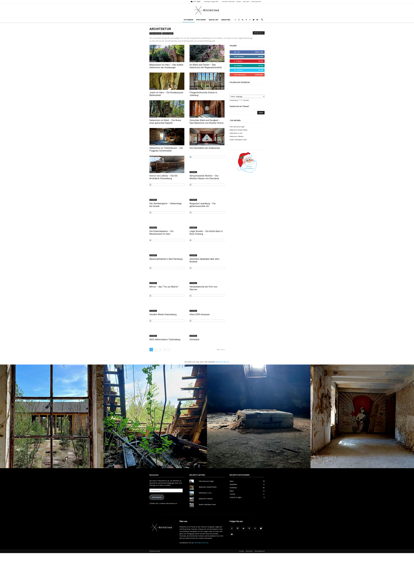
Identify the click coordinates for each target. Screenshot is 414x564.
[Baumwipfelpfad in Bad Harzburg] (166, 247)
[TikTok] (250, 19)
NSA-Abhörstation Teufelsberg (164, 339)
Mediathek (225, 20)
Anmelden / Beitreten (228, 1)
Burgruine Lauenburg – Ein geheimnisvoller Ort (203, 204)
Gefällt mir (259, 52)
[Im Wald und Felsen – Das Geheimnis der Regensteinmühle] (207, 53)
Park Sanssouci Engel (237, 127)
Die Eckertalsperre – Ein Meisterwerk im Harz (161, 232)
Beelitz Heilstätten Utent (238, 140)
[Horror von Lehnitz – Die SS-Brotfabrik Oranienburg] (166, 164)
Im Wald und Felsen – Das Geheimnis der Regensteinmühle (206, 66)
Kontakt (238, 1)
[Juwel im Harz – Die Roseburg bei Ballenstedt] (166, 81)
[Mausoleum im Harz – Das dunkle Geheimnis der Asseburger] (166, 53)
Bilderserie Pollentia (236, 136)
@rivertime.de (223, 362)
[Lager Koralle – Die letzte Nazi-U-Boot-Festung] (207, 220)
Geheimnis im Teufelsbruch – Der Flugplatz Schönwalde (166, 149)
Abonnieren (259, 74)
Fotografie (188, 20)
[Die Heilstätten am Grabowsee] (207, 136)
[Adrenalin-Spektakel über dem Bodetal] (207, 247)
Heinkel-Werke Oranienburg (162, 314)
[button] (262, 20)
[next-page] (169, 349)
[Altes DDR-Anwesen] (207, 303)
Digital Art (213, 20)
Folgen (260, 56)
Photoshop (201, 20)
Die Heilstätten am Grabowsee (205, 148)
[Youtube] (257, 19)
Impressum (246, 1)
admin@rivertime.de (202, 543)
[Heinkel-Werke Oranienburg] (166, 303)
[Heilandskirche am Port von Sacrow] (207, 275)
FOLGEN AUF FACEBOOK (240, 82)
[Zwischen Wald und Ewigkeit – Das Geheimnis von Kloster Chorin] (207, 109)
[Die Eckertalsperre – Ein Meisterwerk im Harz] (166, 220)
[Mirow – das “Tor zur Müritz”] (166, 275)
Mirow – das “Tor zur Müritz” (164, 286)
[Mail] (242, 19)
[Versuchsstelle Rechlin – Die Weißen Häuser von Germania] (207, 164)
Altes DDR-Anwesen (200, 314)
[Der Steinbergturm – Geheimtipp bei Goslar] (166, 192)
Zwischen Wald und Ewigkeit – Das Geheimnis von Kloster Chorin (206, 121)
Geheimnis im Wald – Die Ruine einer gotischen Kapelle (165, 121)
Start (150, 26)
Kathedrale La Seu (236, 133)
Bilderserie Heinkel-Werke (238, 130)
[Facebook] (235, 19)
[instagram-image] (52, 416)
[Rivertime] (207, 10)
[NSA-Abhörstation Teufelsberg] (166, 328)
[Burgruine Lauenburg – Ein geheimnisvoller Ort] (207, 192)
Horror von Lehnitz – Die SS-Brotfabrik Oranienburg (163, 177)
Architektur (153, 61)
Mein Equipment (256, 1)
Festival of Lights (167, 33)
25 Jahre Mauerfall (155, 33)
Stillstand (194, 339)
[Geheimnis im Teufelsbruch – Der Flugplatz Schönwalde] (166, 136)
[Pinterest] (246, 19)
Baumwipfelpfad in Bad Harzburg (165, 259)
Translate (245, 100)
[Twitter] (253, 19)
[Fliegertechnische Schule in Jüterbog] (207, 81)
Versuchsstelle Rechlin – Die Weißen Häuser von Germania (204, 177)
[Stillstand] (207, 328)
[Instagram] (239, 19)
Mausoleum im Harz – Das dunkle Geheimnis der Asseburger (166, 66)
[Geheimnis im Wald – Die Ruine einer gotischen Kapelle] (166, 109)
